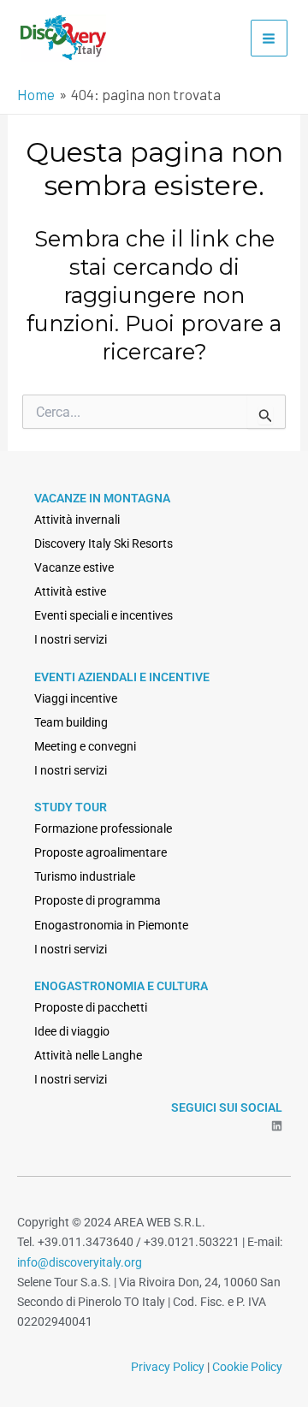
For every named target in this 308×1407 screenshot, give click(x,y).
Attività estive (70, 591)
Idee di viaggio (72, 1031)
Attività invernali (77, 519)
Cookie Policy (247, 1367)
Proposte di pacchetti (90, 1007)
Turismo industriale (84, 876)
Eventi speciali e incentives (103, 615)
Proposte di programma (97, 900)
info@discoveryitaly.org (79, 1262)
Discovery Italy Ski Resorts (103, 543)
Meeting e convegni (85, 746)
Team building (71, 722)
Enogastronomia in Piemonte (111, 925)
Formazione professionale (103, 828)
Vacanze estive (74, 567)
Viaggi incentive (75, 698)
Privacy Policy (167, 1367)
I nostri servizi (70, 639)
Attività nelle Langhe (88, 1055)
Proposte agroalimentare (100, 852)
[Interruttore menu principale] (269, 38)
